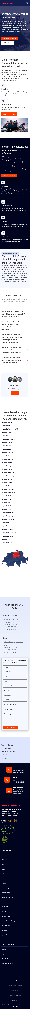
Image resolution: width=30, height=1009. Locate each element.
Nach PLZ (7, 700)
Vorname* (7, 667)
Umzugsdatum (8, 709)
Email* (6, 676)
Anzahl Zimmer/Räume (11, 704)
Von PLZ (6, 690)
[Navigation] (12, 805)
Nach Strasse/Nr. (9, 695)
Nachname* (7, 671)
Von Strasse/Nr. (8, 686)
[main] (8, 3)
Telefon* (6, 681)
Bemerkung (7, 714)
